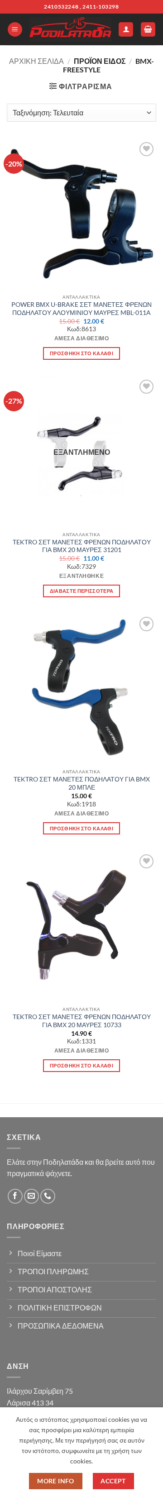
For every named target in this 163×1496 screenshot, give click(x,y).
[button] (15, 29)
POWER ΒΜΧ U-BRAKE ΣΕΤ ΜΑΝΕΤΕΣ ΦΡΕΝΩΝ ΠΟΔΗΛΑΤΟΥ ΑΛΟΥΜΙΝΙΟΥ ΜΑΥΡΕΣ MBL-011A (81, 308)
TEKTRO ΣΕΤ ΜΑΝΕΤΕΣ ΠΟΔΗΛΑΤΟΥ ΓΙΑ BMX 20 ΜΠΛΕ (82, 783)
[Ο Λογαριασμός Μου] (126, 29)
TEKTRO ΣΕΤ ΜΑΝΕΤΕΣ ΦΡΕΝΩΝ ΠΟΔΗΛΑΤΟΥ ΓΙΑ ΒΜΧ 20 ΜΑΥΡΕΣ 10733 (82, 1021)
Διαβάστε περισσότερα (82, 591)
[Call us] (47, 1196)
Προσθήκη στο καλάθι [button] (81, 353)
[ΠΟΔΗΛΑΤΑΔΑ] (70, 29)
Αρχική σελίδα (36, 61)
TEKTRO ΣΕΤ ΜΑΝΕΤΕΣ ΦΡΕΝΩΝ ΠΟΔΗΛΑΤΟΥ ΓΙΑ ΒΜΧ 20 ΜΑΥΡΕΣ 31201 (82, 546)
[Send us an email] (31, 1196)
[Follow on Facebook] (15, 1196)
